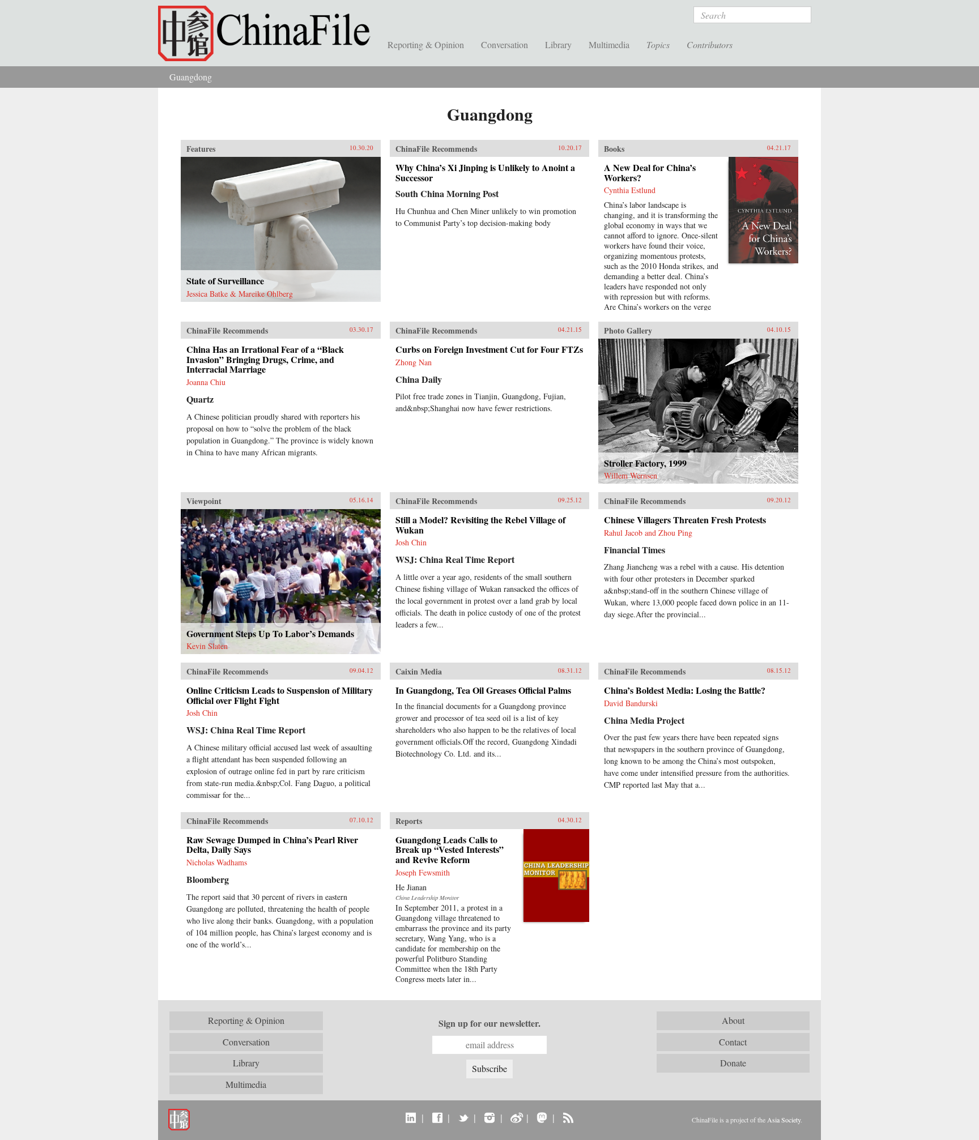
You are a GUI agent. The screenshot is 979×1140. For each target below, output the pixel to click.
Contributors (710, 44)
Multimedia (609, 44)
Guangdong (190, 77)
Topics (658, 44)
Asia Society (784, 1119)
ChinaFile (268, 34)
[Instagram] (489, 1117)
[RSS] (568, 1117)
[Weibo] (516, 1117)
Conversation (504, 44)
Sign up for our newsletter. (489, 1023)
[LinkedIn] (411, 1117)
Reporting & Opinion (426, 44)
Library (558, 44)
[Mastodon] (542, 1117)
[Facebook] (437, 1117)
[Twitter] (463, 1117)
